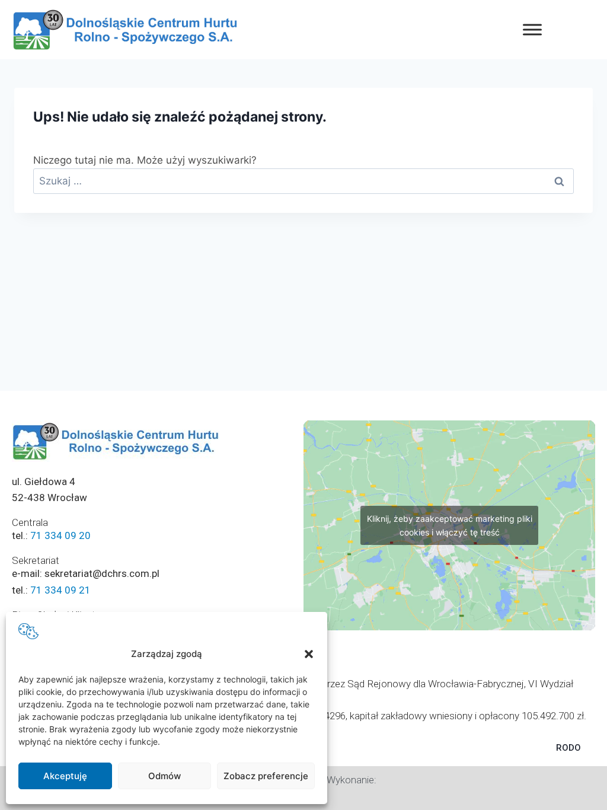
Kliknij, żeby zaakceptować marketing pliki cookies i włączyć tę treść (449, 525)
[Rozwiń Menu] (532, 29)
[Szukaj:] (303, 181)
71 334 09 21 (60, 590)
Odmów (164, 776)
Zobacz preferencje (265, 776)
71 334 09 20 (60, 535)
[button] (309, 654)
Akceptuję (65, 776)
